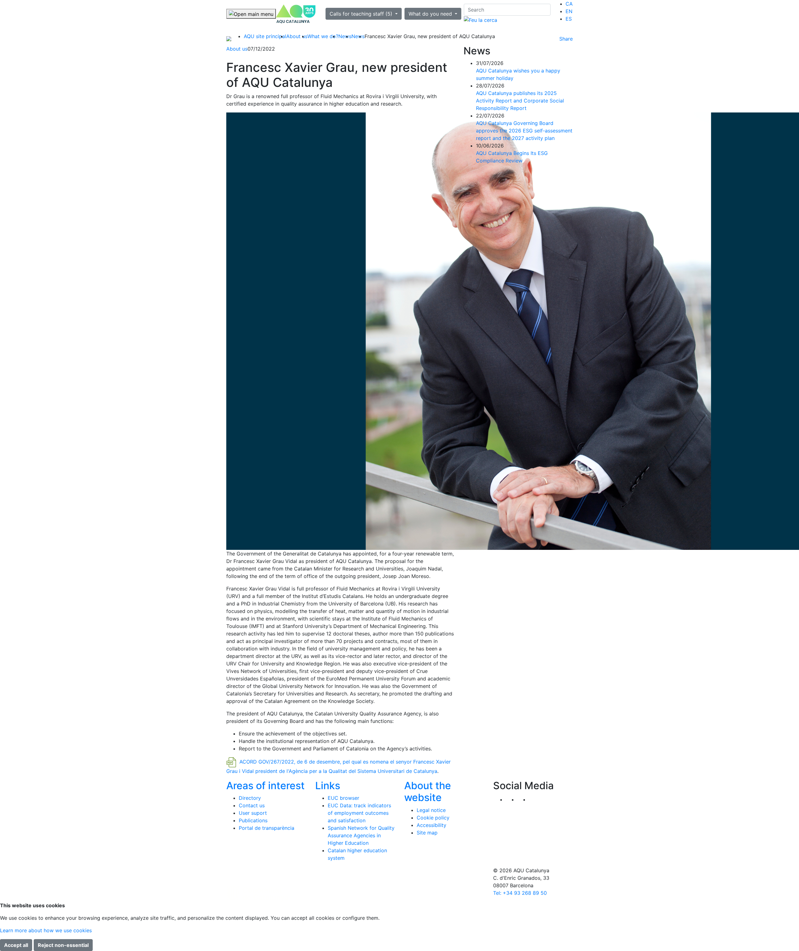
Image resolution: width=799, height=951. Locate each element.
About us (296, 36)
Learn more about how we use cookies (46, 930)
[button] (534, 799)
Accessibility (431, 825)
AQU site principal (265, 36)
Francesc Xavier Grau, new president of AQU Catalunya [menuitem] (430, 36)
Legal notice (431, 810)
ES (569, 19)
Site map (427, 832)
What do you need (431, 14)
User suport (253, 813)
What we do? (322, 36)
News (344, 36)
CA (569, 4)
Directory (250, 798)
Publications (253, 820)
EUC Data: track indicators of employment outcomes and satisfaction (359, 813)
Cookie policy (433, 817)
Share (566, 39)
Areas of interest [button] (265, 785)
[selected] (296, 13)
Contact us (252, 805)
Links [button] (327, 785)
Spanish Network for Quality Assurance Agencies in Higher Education (361, 835)
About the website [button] (427, 791)
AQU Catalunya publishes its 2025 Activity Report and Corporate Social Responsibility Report (520, 100)
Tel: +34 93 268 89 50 (520, 893)
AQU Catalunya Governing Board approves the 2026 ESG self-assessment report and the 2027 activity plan (524, 130)
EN (569, 11)
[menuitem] (569, 3)
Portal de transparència (266, 828)
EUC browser (343, 798)
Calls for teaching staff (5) (362, 14)
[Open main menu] (251, 14)
